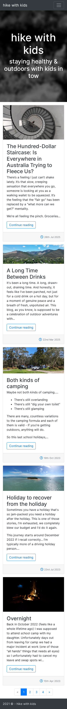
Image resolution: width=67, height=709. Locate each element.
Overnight (19, 618)
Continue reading (21, 225)
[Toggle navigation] (59, 5)
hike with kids (15, 5)
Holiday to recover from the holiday (29, 500)
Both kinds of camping (23, 383)
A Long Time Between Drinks (26, 273)
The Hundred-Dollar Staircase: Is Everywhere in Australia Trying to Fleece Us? (31, 158)
